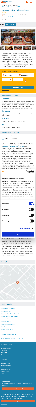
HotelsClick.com (6, 2)
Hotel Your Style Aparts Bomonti (10, 314)
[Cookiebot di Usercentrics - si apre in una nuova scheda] (26, 171)
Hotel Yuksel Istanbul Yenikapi (9, 316)
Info (7, 25)
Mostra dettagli (25, 228)
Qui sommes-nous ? (6, 348)
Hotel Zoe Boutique (6, 327)
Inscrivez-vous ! (18, 389)
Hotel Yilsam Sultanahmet (8, 308)
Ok (18, 401)
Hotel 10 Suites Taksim (7, 329)
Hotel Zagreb (4, 319)
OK (18, 234)
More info (4, 404)
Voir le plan (11, 17)
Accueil (4, 5)
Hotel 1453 (4, 332)
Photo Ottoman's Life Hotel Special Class (12, 339)
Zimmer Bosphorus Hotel (8, 324)
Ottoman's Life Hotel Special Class (12, 7)
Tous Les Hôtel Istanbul (8, 334)
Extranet (3, 376)
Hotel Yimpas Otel (6, 311)
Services (12, 25)
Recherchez (18, 87)
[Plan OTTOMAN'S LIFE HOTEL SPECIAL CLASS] (17, 282)
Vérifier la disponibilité (10, 71)
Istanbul (15, 5)
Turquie (9, 5)
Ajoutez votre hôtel (6, 369)
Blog (2, 355)
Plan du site (4, 359)
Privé (2, 357)
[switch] (31, 209)
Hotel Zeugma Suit (6, 321)
